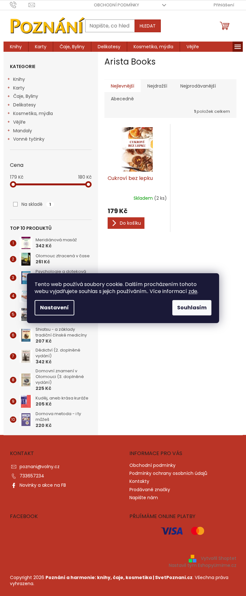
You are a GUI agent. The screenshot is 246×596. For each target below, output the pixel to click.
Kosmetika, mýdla (33, 113)
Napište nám (143, 497)
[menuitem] (16, 47)
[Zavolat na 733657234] (19, 5)
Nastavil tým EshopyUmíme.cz (202, 565)
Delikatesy (24, 105)
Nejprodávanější (198, 86)
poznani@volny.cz (40, 466)
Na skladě (36, 204)
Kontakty (139, 481)
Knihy (19, 79)
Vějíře (19, 122)
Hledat (148, 26)
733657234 (32, 476)
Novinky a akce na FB (43, 485)
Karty (19, 88)
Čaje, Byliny (25, 96)
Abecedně (122, 99)
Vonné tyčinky (29, 139)
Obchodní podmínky (116, 5)
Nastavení (54, 307)
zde (192, 291)
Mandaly (22, 131)
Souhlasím (192, 307)
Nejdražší (157, 86)
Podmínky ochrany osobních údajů (168, 473)
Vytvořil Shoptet (218, 558)
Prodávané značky (149, 489)
